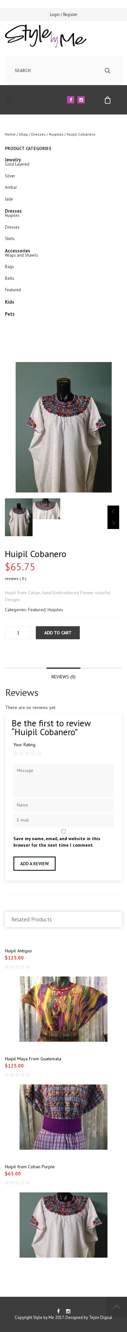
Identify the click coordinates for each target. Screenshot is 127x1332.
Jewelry (13, 160)
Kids (9, 302)
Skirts (10, 238)
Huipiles (56, 134)
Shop (23, 134)
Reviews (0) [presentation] (63, 677)
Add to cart (58, 633)
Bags (9, 266)
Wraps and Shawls (21, 255)
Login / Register (64, 14)
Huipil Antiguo (18, 951)
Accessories (17, 251)
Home (10, 134)
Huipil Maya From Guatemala (33, 1059)
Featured (13, 290)
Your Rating (24, 745)
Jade (9, 199)
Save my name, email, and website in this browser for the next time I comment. (56, 842)
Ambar (11, 187)
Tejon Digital (100, 1317)
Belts (9, 278)
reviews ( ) (15, 578)
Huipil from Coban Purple (30, 1167)
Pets (10, 314)
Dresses (38, 134)
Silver (10, 176)
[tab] (63, 674)
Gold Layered (17, 164)
